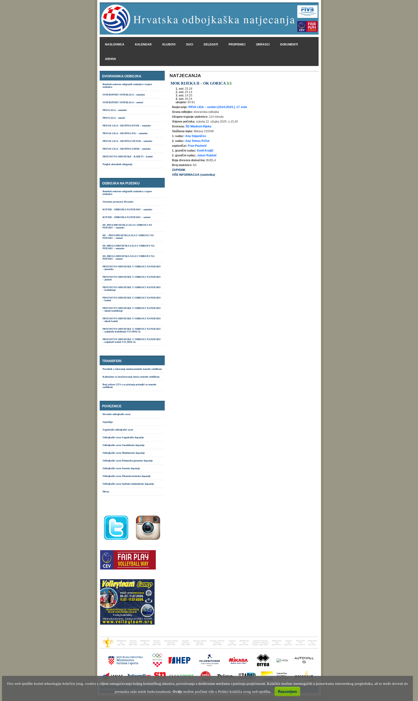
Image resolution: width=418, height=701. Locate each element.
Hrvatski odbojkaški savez (116, 414)
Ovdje (177, 692)
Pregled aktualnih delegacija (117, 164)
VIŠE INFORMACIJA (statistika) (193, 174)
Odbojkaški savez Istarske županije (121, 468)
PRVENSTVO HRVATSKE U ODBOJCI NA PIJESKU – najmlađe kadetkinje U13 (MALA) (132, 330)
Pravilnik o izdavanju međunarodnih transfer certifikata (132, 369)
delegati (211, 44)
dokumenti (289, 44)
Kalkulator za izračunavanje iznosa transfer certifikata (131, 376)
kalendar (143, 44)
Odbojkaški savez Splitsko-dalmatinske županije (128, 483)
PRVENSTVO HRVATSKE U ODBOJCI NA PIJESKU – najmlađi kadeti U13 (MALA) (132, 340)
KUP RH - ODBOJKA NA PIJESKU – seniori (126, 217)
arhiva (110, 59)
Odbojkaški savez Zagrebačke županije (123, 437)
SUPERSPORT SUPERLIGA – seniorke (124, 94)
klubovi (168, 44)
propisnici (237, 44)
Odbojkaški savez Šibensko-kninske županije (126, 476)
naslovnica (114, 44)
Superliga (108, 422)
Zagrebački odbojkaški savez (118, 429)
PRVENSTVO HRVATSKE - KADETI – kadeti (128, 156)
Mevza (106, 491)
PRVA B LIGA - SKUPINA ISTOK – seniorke (127, 125)
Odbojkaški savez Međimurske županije (124, 453)
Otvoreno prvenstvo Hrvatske (118, 201)
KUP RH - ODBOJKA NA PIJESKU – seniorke (127, 209)
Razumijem (287, 691)
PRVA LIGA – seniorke (115, 110)
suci (189, 44)
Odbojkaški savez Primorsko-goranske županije (128, 460)
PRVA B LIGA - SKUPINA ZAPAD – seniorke (127, 148)
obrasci (262, 44)
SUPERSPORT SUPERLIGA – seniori (123, 102)
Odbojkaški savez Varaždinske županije (123, 445)
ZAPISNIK (179, 170)
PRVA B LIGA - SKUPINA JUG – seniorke (125, 133)
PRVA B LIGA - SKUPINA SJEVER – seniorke (127, 141)
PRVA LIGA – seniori (114, 118)
